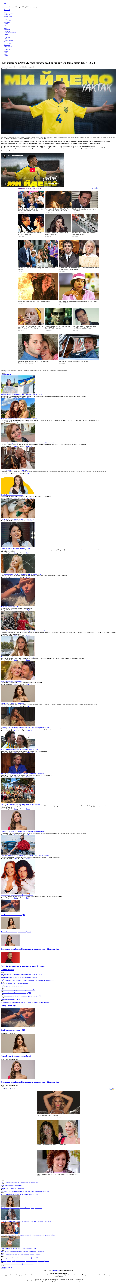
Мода (5, 19)
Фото (5, 52)
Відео (5, 25)
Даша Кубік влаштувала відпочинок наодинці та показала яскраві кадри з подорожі (25, 727)
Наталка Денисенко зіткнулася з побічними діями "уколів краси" (21, 1208)
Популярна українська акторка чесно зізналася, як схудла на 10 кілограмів (22, 773)
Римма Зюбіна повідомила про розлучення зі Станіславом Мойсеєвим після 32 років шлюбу (27, 443)
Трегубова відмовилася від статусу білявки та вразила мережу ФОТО (21, 574)
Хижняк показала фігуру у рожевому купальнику (18, 1248)
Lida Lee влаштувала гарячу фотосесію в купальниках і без (18, 519)
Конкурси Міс (8, 16)
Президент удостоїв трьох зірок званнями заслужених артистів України (21, 394)
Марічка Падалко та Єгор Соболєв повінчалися (14, 470)
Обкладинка (7, 20)
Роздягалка (30, 520)
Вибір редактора (9, 1005)
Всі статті (7, 10)
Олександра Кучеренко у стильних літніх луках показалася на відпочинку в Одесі (28, 1235)
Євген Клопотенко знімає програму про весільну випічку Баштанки (21, 804)
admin (15, 498)
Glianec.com (56, 1270)
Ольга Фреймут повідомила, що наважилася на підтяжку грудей (19, 657)
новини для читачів (6, 1267)
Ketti (15, 397)
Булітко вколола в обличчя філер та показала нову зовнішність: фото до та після (26, 1221)
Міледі (6, 34)
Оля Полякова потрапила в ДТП (10, 606)
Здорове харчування (10, 32)
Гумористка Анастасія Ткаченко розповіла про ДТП (16, 548)
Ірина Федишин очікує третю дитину (12, 681)
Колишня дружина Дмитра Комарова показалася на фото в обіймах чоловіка (23, 831)
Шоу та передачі (9, 13)
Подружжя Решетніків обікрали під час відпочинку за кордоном (19, 749)
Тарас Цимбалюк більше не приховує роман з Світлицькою (23, 966)
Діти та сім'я (7, 14)
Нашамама (7, 31)
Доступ (6, 28)
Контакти (7, 29)
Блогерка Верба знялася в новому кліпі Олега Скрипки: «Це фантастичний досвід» (25, 631)
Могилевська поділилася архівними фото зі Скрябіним (17, 895)
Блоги (6, 55)
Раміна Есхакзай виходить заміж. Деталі (12, 703)
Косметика (7, 22)
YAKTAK (3, 371)
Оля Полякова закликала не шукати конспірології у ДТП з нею (19, 418)
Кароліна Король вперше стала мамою (12, 495)
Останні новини (7, 969)
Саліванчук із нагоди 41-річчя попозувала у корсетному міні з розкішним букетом (25, 855)
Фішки (6, 23)
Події (5, 11)
